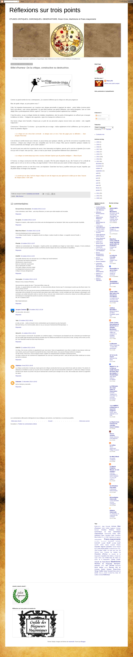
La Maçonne (113, 343)
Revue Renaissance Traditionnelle (100, 254)
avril (97, 183)
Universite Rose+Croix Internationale (100, 265)
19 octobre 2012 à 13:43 (30, 279)
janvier (98, 190)
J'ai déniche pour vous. (115, 548)
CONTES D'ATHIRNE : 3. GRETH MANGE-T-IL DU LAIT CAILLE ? (114, 476)
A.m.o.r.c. (98, 526)
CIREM (107, 528)
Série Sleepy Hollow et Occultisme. (113, 378)
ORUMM (111, 565)
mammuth (71, 641)
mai (97, 180)
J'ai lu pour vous (100, 550)
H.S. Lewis (98, 548)
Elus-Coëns (98, 537)
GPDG (102, 544)
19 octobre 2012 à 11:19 (29, 220)
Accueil (50, 421)
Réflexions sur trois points (44, 10)
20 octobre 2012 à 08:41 (26, 320)
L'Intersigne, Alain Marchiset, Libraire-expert (100, 227)
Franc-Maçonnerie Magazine (99, 217)
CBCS (103, 528)
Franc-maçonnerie (112, 539)
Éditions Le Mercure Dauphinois (99, 275)
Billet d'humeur (19, 196)
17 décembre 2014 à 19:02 (29, 381)
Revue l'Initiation (100, 261)
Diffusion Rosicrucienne (100, 212)
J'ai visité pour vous (112, 550)
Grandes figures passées (103, 546)
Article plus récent (16, 421)
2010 (98, 196)
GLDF (109, 543)
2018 (98, 147)
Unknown (18, 381)
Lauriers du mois (107, 556)
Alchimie (113, 526)
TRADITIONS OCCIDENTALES (114, 283)
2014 (98, 156)
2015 (98, 154)
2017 (98, 149)
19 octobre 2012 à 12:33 (28, 256)
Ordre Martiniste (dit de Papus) (100, 235)
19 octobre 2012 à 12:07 (28, 243)
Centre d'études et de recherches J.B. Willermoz (101, 208)
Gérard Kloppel (117, 546)
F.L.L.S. (103, 537)
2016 (98, 152)
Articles (99, 115)
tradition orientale (99, 574)
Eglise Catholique (105, 535)
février (98, 188)
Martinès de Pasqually (103, 563)
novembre (99, 166)
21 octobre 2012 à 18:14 (29, 333)
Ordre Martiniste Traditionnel (100, 239)
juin (97, 178)
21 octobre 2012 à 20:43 (28, 347)
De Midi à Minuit (114, 456)
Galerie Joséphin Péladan (113, 544)
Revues (111, 567)
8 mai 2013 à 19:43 (27, 365)
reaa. (116, 573)
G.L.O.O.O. (104, 541)
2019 (98, 144)
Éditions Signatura (99, 279)
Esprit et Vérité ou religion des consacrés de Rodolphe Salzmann (114, 334)
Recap (106, 567)
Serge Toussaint (108, 571)
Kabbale (115, 552)
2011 (98, 193)
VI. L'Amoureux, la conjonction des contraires (114, 515)
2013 (98, 159)
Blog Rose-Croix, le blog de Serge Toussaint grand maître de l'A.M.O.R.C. (114, 242)
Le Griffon (113, 445)
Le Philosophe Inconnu (100, 231)
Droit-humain (108, 533)
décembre (99, 163)
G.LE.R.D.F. (111, 541)
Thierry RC (110, 81)
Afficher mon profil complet (111, 83)
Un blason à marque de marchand (113, 273)
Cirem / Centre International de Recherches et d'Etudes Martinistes (114, 326)
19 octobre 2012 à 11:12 (39, 209)
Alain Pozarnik (106, 526)
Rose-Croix (117, 569)
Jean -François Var (106, 552)
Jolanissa (18, 365)
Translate (108, 129)
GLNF (119, 543)
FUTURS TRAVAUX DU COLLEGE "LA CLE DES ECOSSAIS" (113, 395)
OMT (106, 565)
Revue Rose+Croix (99, 258)
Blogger (83, 641)
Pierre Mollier (99, 567)
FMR (107, 537)
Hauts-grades (105, 548)
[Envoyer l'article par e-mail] (43, 193)
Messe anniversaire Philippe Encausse (114, 448)
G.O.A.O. (118, 541)
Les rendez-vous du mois (110, 557)
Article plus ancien (84, 421)
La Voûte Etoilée (114, 227)
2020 (98, 142)
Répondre (18, 214)
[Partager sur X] (50, 194)
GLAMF (103, 543)
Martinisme (116, 562)
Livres (113, 559)
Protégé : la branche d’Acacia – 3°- (114, 231)
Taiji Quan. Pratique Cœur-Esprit (114, 260)
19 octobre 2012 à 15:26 (36, 309)
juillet (97, 175)
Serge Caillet (99, 571)
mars (97, 185)
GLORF (97, 544)
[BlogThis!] (48, 194)
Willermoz (101, 572)
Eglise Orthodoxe (116, 535)
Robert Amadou (106, 569)
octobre (98, 168)
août (97, 173)
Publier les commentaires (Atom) (27, 424)
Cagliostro (112, 528)
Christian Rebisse (107, 530)
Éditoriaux (106, 574)
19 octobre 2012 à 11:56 (33, 230)
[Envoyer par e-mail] (46, 194)
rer (120, 573)
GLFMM (114, 543)
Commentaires (101, 119)
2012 (98, 161)
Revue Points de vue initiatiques (100, 249)
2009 (98, 198)
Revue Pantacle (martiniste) (100, 246)
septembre (99, 171)
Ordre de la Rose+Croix (99, 242)
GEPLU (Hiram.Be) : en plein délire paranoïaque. (114, 347)
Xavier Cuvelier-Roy (109, 572)
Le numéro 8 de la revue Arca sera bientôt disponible (114, 300)
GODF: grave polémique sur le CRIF (114, 414)
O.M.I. (102, 565)
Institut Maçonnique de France (100, 222)
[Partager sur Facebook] (52, 194)
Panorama (118, 565)
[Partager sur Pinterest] (54, 194)
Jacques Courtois (21, 309)
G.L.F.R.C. (97, 541)
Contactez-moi (100, 134)
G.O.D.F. (97, 543)
